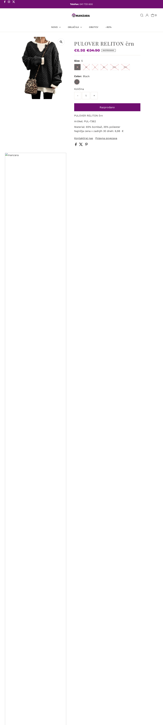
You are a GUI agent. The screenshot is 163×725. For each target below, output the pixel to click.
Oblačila (74, 27)
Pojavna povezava (106, 138)
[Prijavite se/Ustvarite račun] (147, 15)
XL (104, 67)
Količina (79, 89)
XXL (114, 67)
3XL (125, 67)
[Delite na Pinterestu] (86, 145)
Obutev (93, 27)
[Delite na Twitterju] (81, 145)
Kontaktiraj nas (83, 138)
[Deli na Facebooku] (76, 145)
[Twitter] (14, 4)
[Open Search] (141, 15)
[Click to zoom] (61, 42)
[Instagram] (9, 4)
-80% (108, 27)
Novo (54, 27)
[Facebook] (4, 4)
